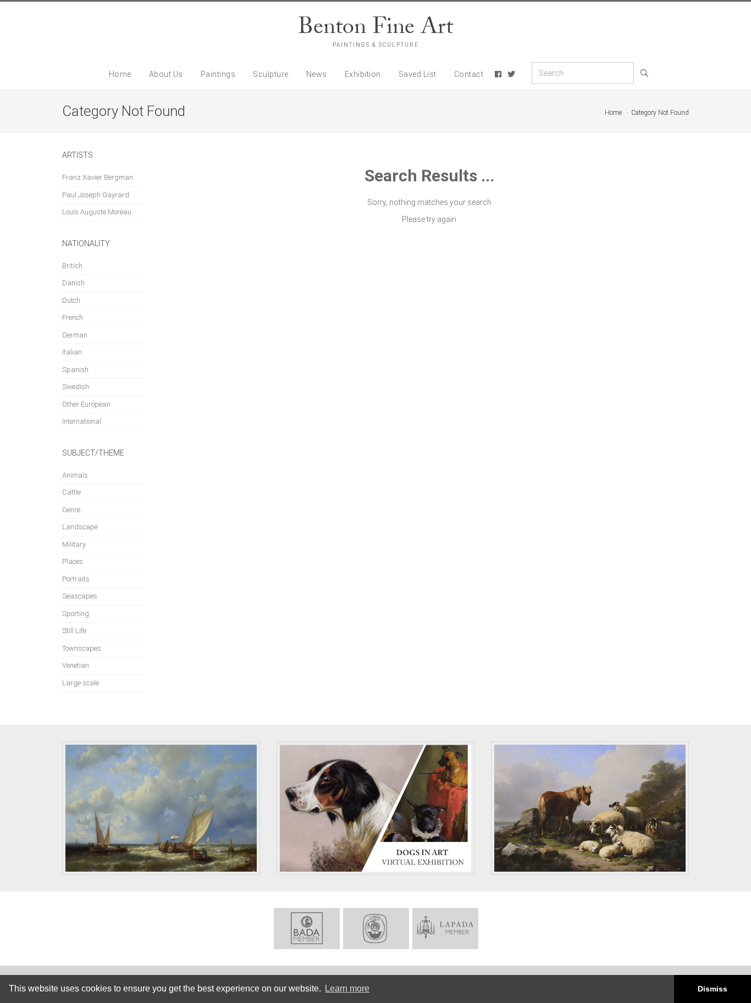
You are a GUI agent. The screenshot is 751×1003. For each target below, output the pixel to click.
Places (72, 561)
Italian (72, 352)
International (81, 421)
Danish (73, 283)
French (72, 317)
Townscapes (81, 648)
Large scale (80, 683)
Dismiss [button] (712, 988)
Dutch (71, 300)
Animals (75, 475)
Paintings (218, 74)
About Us (166, 74)
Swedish (75, 387)
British (72, 266)
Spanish (75, 369)
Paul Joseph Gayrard (95, 195)
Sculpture (271, 74)
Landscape (80, 527)
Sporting (75, 613)
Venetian (75, 665)
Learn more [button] (347, 988)
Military (74, 544)
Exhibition (363, 74)
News (316, 74)
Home (120, 74)
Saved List (418, 74)
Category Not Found (660, 113)
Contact (469, 74)
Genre (71, 510)
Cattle (71, 492)
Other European (86, 404)
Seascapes (79, 596)
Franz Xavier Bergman (97, 177)
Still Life (74, 631)
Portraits (76, 579)
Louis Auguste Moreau (96, 212)
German (74, 335)
